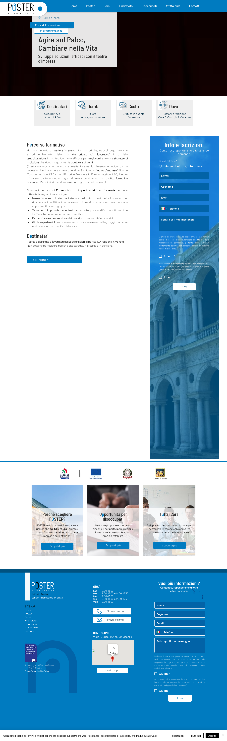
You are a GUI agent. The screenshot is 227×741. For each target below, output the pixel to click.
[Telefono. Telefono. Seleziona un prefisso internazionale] (164, 208)
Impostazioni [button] (177, 735)
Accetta (212, 735)
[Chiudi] (223, 735)
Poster (28, 613)
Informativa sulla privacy (144, 735)
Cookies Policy (43, 671)
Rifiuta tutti (195, 735)
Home (28, 610)
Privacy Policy (30, 671)
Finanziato (31, 620)
